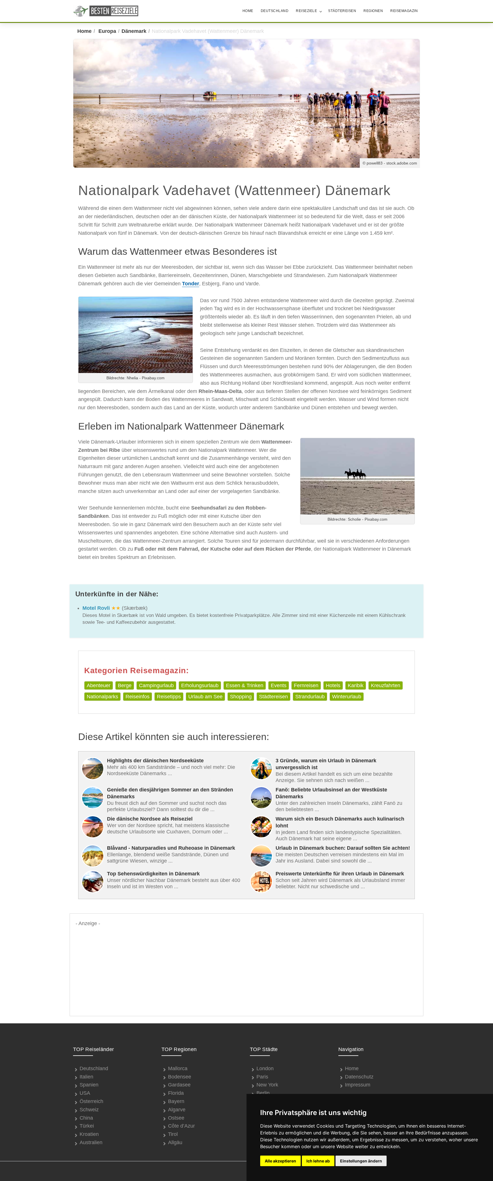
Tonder (190, 283)
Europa (107, 31)
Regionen (373, 11)
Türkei (87, 1126)
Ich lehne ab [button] (318, 1160)
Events (278, 685)
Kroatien (89, 1134)
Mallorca (177, 1068)
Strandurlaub (310, 696)
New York (267, 1085)
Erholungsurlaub (200, 685)
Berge (125, 685)
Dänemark (134, 31)
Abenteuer (98, 685)
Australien (91, 1142)
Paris (262, 1077)
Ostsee (176, 1118)
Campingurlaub (156, 685)
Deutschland (275, 11)
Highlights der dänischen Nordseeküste (155, 760)
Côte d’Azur (181, 1126)
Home (248, 11)
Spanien (89, 1085)
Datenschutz (359, 1077)
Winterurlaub (346, 696)
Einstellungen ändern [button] (361, 1160)
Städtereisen (342, 11)
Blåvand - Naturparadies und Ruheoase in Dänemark (171, 848)
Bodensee (179, 1077)
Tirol (173, 1134)
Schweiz (89, 1109)
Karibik (355, 685)
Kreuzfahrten (385, 685)
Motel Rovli (96, 608)
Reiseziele (306, 11)
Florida (176, 1093)
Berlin (263, 1093)
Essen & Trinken (244, 685)
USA (85, 1093)
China (86, 1118)
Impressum (357, 1085)
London (265, 1068)
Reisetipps (169, 696)
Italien (86, 1077)
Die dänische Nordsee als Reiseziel (150, 819)
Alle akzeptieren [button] (280, 1160)
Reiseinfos (137, 696)
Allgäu (175, 1142)
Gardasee (179, 1085)
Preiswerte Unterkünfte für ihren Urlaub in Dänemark (340, 874)
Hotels (333, 685)
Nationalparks (102, 696)
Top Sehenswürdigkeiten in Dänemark (153, 874)
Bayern (176, 1101)
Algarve (176, 1109)
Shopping (241, 696)
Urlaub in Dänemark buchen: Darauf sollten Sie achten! (343, 848)
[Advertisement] (246, 968)
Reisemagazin (404, 11)
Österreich (91, 1101)
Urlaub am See (205, 696)
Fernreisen (306, 685)
